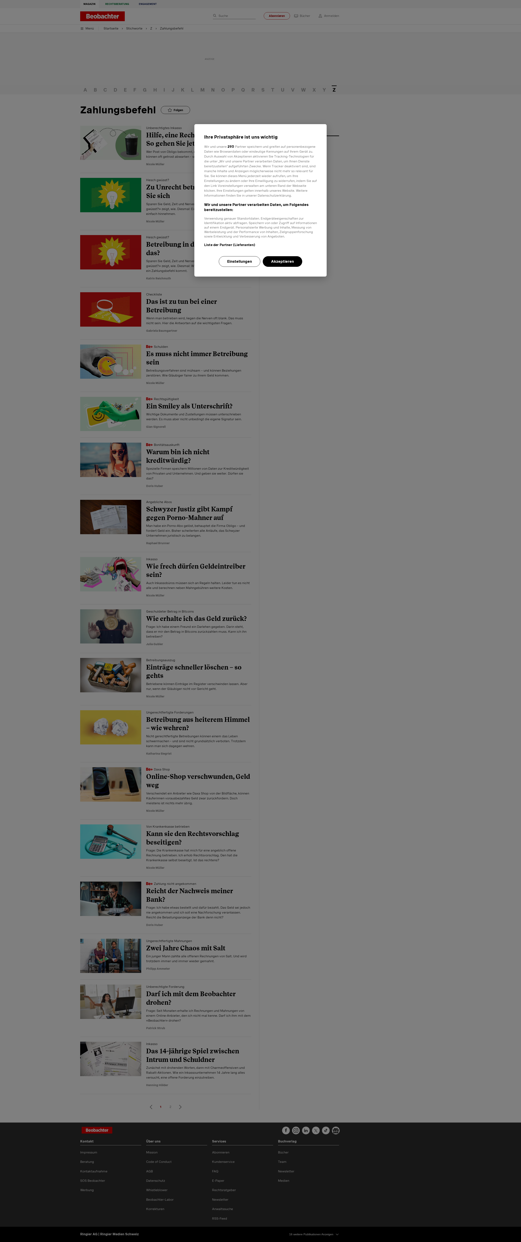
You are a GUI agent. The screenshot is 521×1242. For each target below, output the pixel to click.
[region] (260, 200)
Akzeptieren (282, 261)
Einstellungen (239, 261)
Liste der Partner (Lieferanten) (229, 245)
